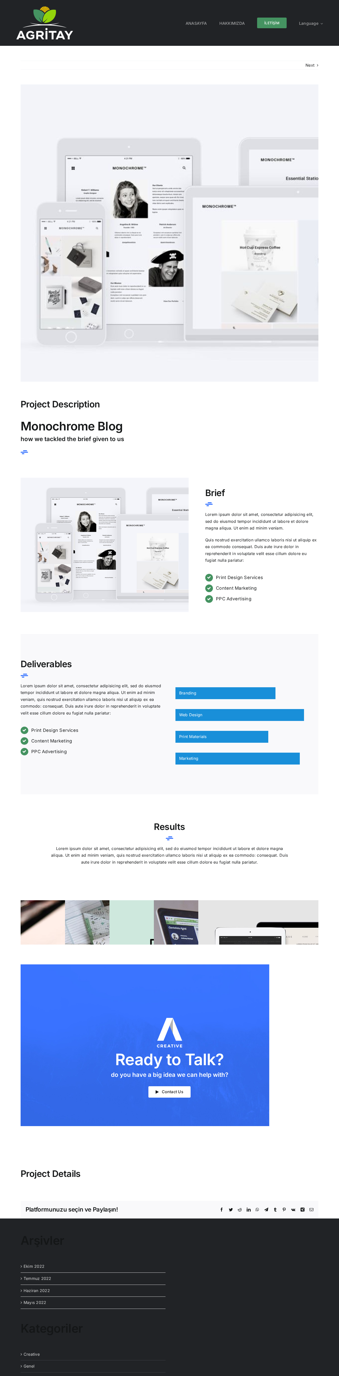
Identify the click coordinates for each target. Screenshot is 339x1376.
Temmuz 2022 (37, 1278)
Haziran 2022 (37, 1290)
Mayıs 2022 (35, 1302)
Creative (32, 1354)
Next (309, 65)
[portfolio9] (105, 479)
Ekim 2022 (34, 1266)
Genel (29, 1366)
